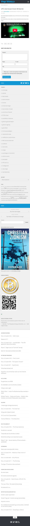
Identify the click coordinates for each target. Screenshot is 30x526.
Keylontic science (5, 501)
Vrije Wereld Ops (6, 172)
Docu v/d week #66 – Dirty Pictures (10, 457)
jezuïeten (9, 192)
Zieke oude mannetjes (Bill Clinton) (9, 449)
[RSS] (28, 83)
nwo (11, 194)
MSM (27, 192)
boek (25, 186)
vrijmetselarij (14, 200)
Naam (3, 61)
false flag (24, 188)
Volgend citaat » (4, 325)
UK (11, 43)
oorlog (13, 194)
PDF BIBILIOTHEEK (16, 271)
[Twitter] (23, 83)
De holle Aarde (4, 472)
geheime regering (6, 124)
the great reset (7, 198)
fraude (2, 190)
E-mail (16, 61)
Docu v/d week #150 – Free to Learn (10, 358)
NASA (2, 194)
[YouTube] (26, 83)
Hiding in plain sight (6, 388)
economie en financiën (7, 112)
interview (3, 192)
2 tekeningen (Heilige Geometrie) (9, 405)
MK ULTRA (24, 192)
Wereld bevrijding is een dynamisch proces (11, 437)
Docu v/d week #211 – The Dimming (10, 461)
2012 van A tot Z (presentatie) (8, 415)
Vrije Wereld (6, 11)
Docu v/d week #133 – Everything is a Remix (12, 509)
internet (22, 190)
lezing (14, 192)
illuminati (18, 190)
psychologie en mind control (8, 153)
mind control (18, 192)
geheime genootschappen (8, 121)
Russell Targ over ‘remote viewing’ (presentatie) (13, 498)
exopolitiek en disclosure (7, 118)
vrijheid (8, 200)
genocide (5, 190)
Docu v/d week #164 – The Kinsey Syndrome (12, 427)
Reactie (4, 52)
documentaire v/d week (7, 109)
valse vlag (17, 198)
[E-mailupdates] (21, 83)
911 (4, 186)
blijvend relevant (5, 99)
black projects (5, 96)
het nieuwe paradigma (7, 131)
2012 (5, 43)
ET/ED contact (5, 115)
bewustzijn (17, 186)
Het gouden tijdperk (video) (8, 412)
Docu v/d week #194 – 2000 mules (10, 336)
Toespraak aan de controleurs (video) (10, 433)
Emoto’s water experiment (7, 494)
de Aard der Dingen (6, 105)
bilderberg (22, 186)
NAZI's (5, 194)
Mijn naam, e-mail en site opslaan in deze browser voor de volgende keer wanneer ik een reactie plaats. (14, 72)
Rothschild (17, 196)
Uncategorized (5, 165)
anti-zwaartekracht (8, 186)
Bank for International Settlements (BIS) (11, 351)
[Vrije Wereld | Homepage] (10, 2)
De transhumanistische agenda (8, 475)
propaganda (19, 194)
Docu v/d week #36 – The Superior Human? (12, 361)
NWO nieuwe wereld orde (7, 140)
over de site (4, 146)
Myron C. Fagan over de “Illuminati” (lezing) (11, 347)
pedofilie (15, 194)
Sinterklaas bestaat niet (7, 368)
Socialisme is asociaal (6, 430)
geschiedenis (11, 190)
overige (4, 150)
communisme (10, 188)
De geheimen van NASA (7, 381)
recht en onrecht (5, 156)
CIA (5, 188)
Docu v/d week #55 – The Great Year (10, 408)
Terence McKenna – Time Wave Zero (10, 418)
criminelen (15, 188)
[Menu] (28, 1)
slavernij (26, 196)
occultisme (4, 143)
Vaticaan (22, 198)
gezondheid (4, 128)
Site (3, 66)
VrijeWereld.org (4, 200)
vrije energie (5, 169)
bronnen (4, 102)
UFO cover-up (4, 5)
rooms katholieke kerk (11, 196)
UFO (8, 43)
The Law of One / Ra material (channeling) (11, 484)
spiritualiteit (4, 159)
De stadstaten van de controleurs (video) (11, 384)
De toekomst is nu (5, 487)
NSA (8, 194)
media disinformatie (6, 134)
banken (12, 186)
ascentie (4, 93)
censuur (2, 188)
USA (15, 198)
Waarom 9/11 (4, 339)
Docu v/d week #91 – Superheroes (10, 365)
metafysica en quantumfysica (8, 137)
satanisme (22, 196)
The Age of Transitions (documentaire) (10, 464)
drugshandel (21, 188)
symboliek (3, 198)
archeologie (4, 90)
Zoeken (2, 220)
